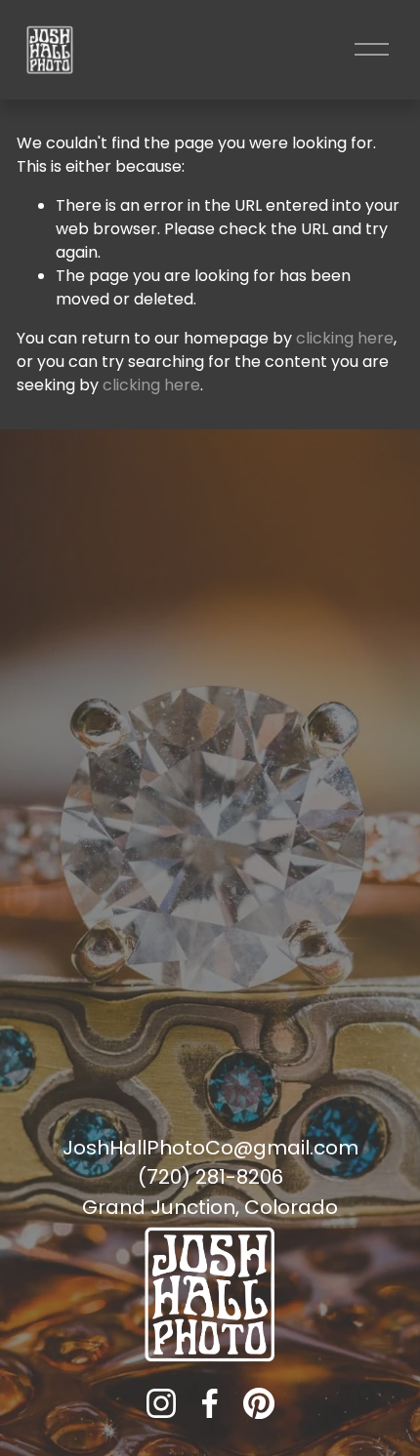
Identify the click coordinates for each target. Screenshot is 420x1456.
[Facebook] (210, 1403)
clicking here (345, 338)
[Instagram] (161, 1403)
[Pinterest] (258, 1403)
